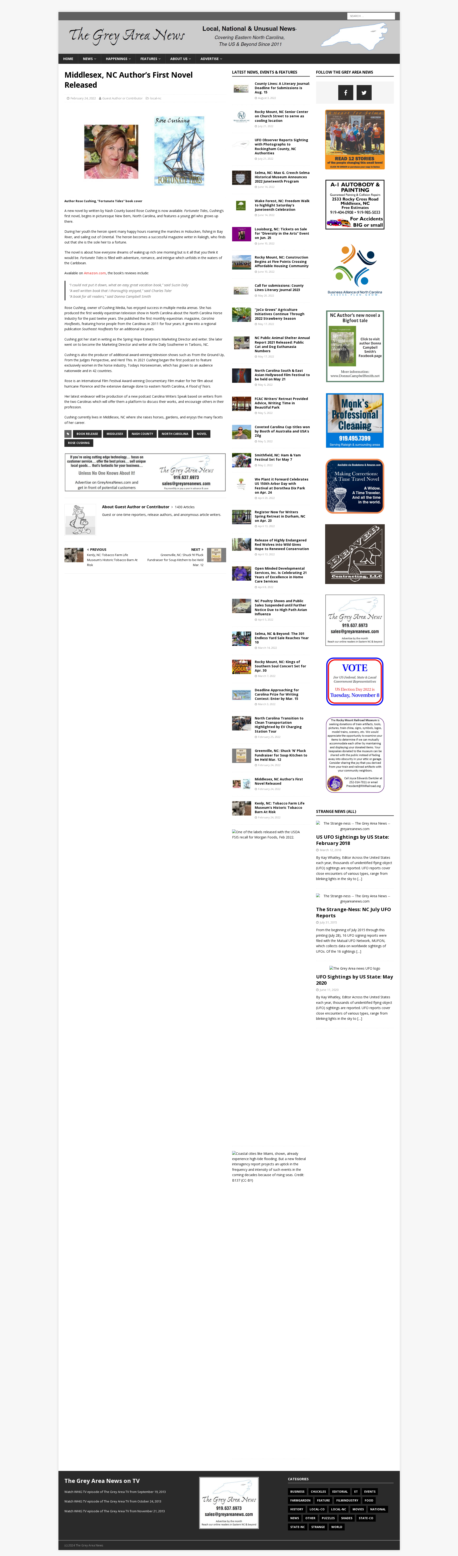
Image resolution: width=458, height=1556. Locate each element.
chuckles (318, 1492)
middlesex (115, 434)
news (294, 1518)
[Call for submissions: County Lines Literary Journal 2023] (241, 290)
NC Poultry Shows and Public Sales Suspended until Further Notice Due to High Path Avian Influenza (281, 607)
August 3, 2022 (267, 98)
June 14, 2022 (266, 187)
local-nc (155, 98)
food (369, 1500)
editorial (340, 1492)
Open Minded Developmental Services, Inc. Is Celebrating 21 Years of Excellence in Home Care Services (281, 575)
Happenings (116, 58)
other (310, 1518)
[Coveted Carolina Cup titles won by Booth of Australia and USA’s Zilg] (241, 432)
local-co (317, 1509)
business (297, 1492)
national (378, 1509)
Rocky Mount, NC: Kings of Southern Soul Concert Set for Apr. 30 (280, 666)
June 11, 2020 (329, 990)
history (296, 1509)
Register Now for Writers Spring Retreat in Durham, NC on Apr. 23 (280, 516)
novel (202, 434)
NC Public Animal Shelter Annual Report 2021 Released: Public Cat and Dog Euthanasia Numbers (282, 344)
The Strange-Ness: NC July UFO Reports (353, 912)
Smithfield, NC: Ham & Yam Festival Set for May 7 (278, 457)
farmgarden (300, 1500)
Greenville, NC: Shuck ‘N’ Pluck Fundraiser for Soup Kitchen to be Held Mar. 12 (281, 755)
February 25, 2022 (269, 737)
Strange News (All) (336, 811)
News (88, 58)
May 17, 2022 (266, 324)
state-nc (297, 1527)
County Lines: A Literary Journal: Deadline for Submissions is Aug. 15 (282, 87)
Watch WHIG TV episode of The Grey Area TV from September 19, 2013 (115, 1492)
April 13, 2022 (266, 526)
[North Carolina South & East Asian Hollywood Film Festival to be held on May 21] (241, 375)
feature (323, 1500)
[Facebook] (345, 92)
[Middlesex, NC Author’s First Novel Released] (241, 784)
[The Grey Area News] (229, 51)
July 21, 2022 (265, 126)
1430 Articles (185, 507)
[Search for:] (371, 15)
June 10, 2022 (266, 243)
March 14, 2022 (267, 647)
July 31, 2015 (328, 922)
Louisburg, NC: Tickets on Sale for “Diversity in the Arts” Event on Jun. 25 (282, 233)
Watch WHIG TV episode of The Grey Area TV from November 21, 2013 (114, 1511)
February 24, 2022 (83, 98)
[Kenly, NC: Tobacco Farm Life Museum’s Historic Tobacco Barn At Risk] (241, 808)
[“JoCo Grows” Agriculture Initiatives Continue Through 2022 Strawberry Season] (241, 315)
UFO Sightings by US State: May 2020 (354, 979)
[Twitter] (364, 92)
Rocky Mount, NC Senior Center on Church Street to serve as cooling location (281, 116)
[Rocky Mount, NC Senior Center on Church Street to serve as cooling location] (241, 117)
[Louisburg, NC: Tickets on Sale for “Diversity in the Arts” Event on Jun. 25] (241, 234)
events (369, 1492)
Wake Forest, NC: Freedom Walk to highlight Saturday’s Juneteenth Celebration (282, 205)
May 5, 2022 (265, 413)
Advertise (210, 58)
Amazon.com (95, 273)
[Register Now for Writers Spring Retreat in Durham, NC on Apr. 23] (241, 517)
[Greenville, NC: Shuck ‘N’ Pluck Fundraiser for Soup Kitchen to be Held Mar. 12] (241, 756)
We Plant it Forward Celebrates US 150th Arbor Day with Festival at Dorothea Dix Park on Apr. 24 (281, 486)
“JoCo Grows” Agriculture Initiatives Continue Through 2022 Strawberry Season (279, 313)
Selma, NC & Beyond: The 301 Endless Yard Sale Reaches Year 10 (282, 637)
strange (318, 1527)
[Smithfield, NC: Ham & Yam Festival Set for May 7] (241, 460)
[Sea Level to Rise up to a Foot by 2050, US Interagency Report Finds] (269, 1167)
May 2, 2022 (265, 465)
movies (358, 1509)
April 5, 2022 (265, 619)
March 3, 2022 (267, 704)
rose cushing (79, 443)
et (356, 1492)
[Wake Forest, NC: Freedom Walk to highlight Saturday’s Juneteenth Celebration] (241, 206)
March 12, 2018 (330, 850)
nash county (142, 434)
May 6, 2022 (265, 384)
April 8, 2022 (265, 587)
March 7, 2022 (267, 676)
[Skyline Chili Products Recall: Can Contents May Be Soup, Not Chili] (269, 834)
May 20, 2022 (266, 295)
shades (346, 1518)
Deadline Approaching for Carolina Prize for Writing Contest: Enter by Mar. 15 (277, 694)
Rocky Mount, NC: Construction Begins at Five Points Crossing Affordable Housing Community (282, 261)
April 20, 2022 (266, 498)
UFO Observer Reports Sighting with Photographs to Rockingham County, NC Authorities (281, 146)
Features (149, 58)
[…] (359, 878)
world (336, 1527)
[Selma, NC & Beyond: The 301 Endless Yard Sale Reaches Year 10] (241, 639)
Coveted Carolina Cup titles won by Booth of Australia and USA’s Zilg (282, 431)
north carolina (175, 434)
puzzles (328, 1518)
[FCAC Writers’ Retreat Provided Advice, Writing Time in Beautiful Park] (241, 404)
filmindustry (347, 1500)
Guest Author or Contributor (122, 98)
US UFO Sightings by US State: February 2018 (352, 840)
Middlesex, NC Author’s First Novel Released (279, 781)
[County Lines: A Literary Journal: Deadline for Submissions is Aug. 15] (241, 88)
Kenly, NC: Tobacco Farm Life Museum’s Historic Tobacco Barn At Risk (280, 807)
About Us (178, 58)
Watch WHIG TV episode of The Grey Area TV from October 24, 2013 (112, 1501)
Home (68, 58)
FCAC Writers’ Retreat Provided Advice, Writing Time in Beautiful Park (281, 403)
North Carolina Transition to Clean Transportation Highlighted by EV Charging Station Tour (279, 725)
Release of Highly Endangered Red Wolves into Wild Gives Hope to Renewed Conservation (282, 544)
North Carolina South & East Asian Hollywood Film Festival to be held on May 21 (282, 374)
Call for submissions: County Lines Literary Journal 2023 (279, 287)
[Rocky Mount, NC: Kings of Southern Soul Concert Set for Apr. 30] (241, 667)
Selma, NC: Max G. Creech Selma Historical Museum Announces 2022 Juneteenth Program (282, 177)
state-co (366, 1518)
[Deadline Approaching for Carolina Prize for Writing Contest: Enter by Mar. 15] (241, 695)
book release (87, 434)
